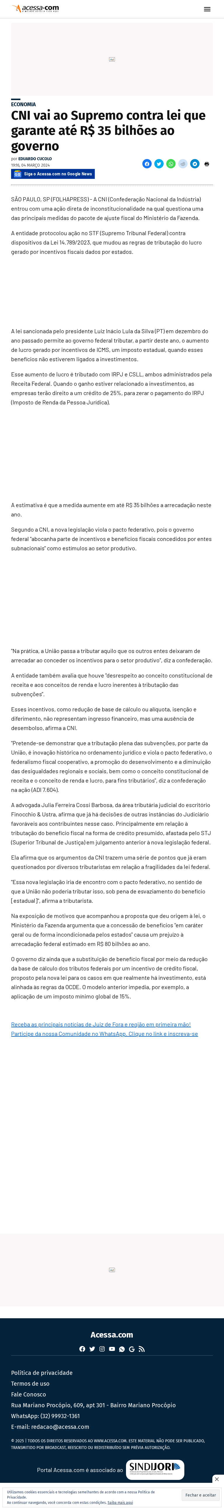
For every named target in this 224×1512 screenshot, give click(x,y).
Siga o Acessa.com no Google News (58, 173)
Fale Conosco (28, 1394)
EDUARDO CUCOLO (35, 158)
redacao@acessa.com (60, 1426)
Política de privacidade (42, 1372)
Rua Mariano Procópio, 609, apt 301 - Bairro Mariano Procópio (93, 1405)
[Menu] (208, 9)
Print (206, 163)
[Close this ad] (218, 1479)
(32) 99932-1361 (60, 1416)
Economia (23, 104)
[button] (147, 163)
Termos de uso (30, 1383)
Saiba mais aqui (120, 1503)
